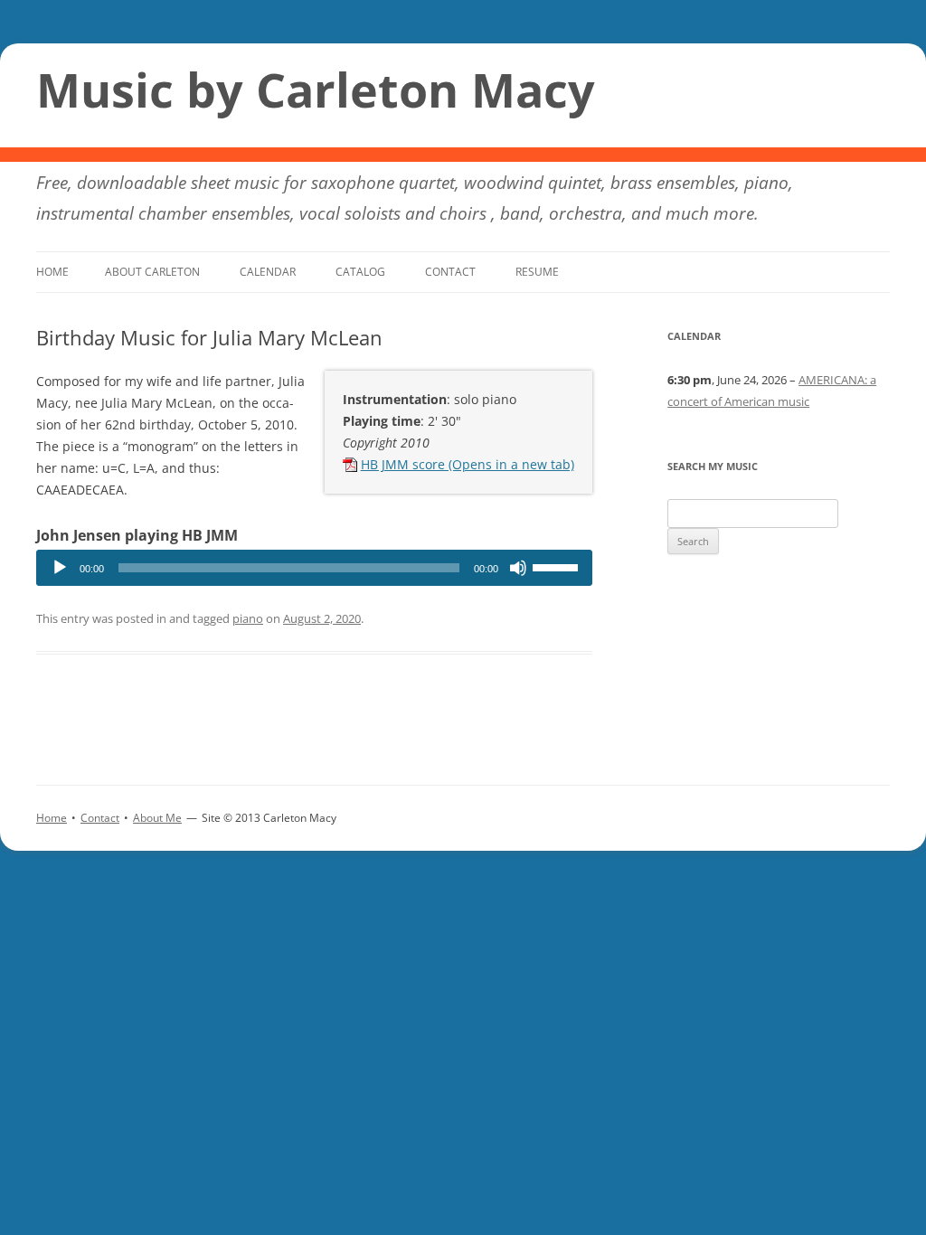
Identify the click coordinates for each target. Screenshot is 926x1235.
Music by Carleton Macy (315, 89)
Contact (450, 271)
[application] (314, 568)
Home (52, 271)
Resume (537, 271)
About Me (157, 817)
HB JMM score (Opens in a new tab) (467, 464)
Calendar (268, 271)
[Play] (60, 568)
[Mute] (518, 568)
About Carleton (152, 271)
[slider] (558, 566)
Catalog (360, 271)
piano (247, 618)
